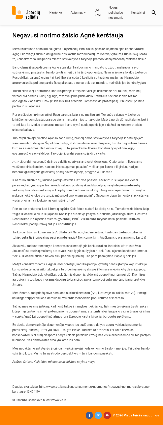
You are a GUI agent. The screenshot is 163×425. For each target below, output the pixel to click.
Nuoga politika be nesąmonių (116, 13)
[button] (89, 415)
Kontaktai (138, 13)
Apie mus (77, 13)
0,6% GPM (97, 12)
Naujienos (56, 12)
